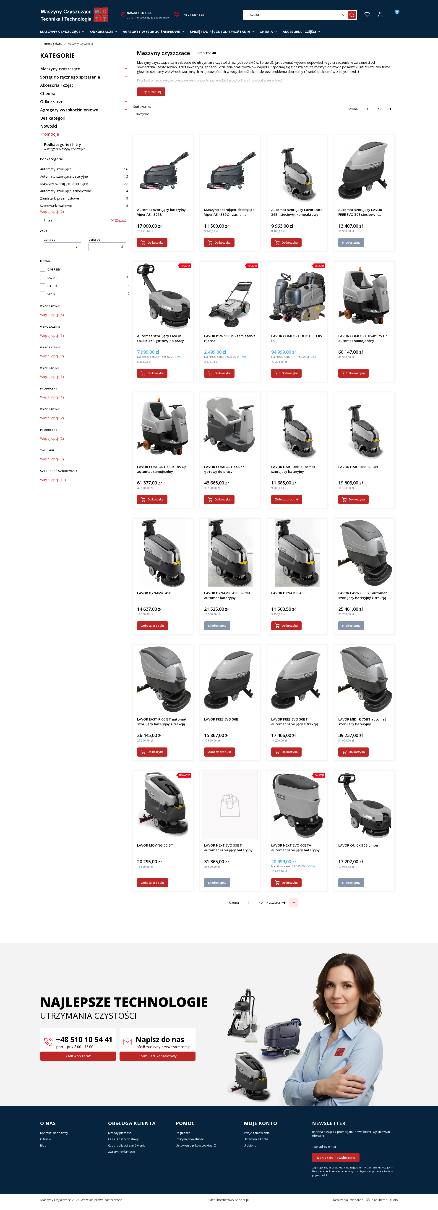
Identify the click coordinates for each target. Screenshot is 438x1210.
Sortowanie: (142, 106)
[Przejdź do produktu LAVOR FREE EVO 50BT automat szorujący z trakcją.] (297, 679)
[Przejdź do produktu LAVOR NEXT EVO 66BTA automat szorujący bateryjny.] (297, 805)
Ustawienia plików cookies (194, 1145)
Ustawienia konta (256, 1139)
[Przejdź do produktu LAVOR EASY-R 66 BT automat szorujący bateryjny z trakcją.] (163, 679)
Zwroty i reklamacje (121, 1152)
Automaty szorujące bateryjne (84, 176)
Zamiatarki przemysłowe (84, 198)
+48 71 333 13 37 (193, 15)
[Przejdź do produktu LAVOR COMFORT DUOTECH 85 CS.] (297, 296)
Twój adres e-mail (324, 1147)
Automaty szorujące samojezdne (84, 191)
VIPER (51, 294)
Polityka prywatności (190, 1139)
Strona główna (53, 44)
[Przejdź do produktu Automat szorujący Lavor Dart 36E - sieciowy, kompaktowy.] (297, 169)
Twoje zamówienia (257, 1133)
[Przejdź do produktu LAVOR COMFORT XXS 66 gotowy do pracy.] (230, 426)
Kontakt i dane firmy (54, 1133)
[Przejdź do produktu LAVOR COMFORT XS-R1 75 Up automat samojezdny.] (364, 296)
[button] (352, 15)
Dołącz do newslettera (336, 1157)
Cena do (94, 240)
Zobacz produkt (286, 499)
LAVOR (52, 278)
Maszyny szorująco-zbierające (84, 183)
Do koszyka (156, 242)
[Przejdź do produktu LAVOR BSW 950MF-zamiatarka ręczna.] (230, 296)
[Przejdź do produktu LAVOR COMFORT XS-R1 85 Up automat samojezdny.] (163, 426)
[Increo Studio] (382, 1200)
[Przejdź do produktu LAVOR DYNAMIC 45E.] (297, 553)
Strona (353, 109)
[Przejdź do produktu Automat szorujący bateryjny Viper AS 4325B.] (163, 169)
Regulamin (183, 1133)
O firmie (45, 1139)
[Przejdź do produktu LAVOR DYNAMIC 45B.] (163, 553)
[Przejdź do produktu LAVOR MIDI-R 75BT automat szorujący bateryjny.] (364, 679)
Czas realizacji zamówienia (127, 1145)
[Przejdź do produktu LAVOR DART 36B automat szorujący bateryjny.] (297, 426)
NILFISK (52, 286)
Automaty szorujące (84, 169)
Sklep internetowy (228, 1200)
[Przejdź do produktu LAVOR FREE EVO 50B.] (230, 679)
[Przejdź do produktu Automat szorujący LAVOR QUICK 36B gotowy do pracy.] (163, 296)
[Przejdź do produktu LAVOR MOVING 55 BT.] (163, 805)
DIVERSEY (53, 269)
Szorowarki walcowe (84, 205)
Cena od (49, 240)
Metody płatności (120, 1133)
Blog (43, 1145)
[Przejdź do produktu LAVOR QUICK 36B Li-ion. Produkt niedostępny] (364, 805)
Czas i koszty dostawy (123, 1139)
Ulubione (250, 1145)
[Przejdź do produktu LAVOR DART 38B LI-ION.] (364, 426)
